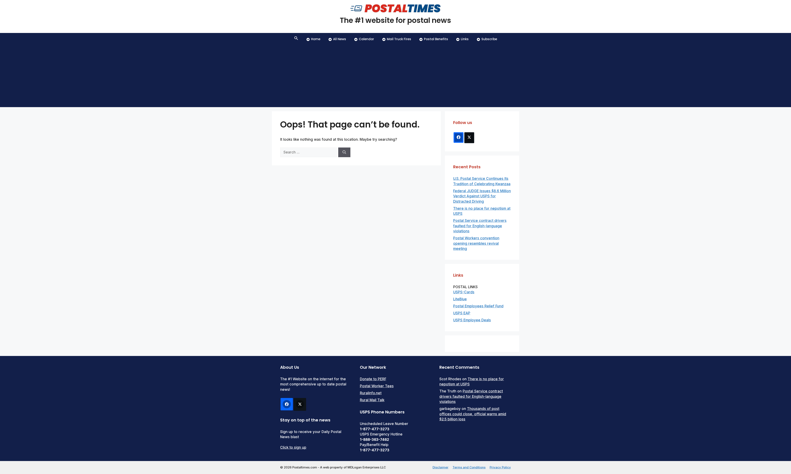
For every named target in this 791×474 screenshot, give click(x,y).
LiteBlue (460, 299)
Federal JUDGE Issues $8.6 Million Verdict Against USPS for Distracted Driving (482, 196)
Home (315, 39)
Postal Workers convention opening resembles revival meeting (476, 243)
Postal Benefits (436, 39)
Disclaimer (440, 467)
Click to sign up (293, 447)
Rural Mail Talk (372, 400)
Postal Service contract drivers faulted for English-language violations (480, 226)
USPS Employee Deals (472, 320)
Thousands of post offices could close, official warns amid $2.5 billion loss (472, 414)
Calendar (366, 39)
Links (465, 39)
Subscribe (489, 39)
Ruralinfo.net (370, 393)
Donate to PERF (373, 379)
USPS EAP (461, 313)
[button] (296, 39)
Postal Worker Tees (377, 386)
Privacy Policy (500, 467)
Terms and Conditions (469, 467)
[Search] (344, 152)
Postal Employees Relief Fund (478, 306)
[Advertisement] (395, 76)
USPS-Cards (463, 292)
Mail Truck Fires (399, 39)
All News (339, 39)
